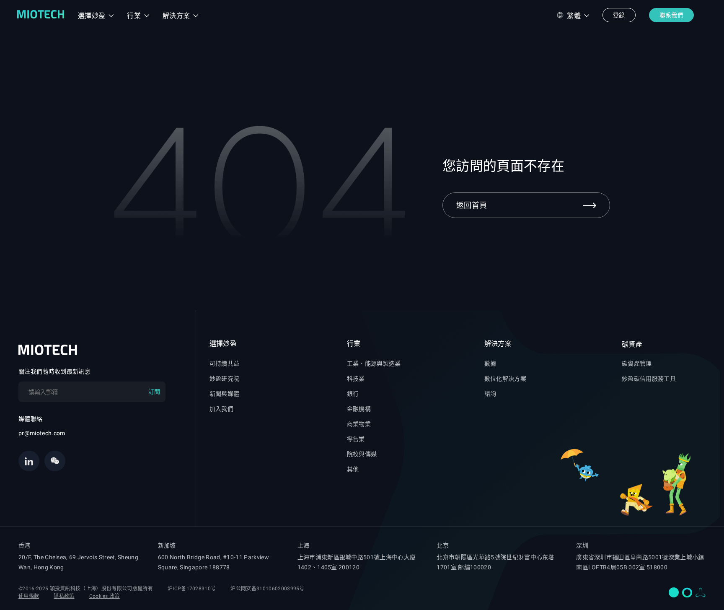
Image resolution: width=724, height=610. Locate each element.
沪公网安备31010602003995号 (267, 589)
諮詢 (490, 393)
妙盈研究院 (224, 378)
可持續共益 (224, 363)
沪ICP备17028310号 (192, 589)
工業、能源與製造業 (374, 363)
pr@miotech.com (41, 433)
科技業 (356, 378)
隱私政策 (64, 596)
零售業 (356, 439)
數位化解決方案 (505, 378)
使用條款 (28, 596)
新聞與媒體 (224, 393)
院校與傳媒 (362, 454)
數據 (490, 363)
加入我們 (221, 408)
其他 (353, 469)
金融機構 (359, 408)
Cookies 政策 (104, 596)
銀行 (353, 393)
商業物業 (359, 424)
